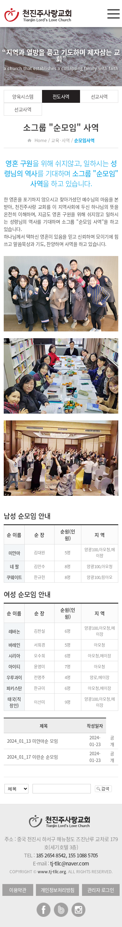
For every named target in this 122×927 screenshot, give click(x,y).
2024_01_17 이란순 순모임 (32, 757)
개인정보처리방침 (58, 889)
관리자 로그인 (100, 889)
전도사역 (61, 96)
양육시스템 (23, 96)
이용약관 (17, 889)
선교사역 (99, 96)
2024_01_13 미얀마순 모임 (32, 741)
